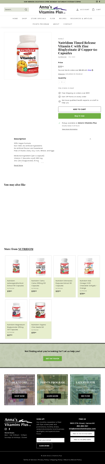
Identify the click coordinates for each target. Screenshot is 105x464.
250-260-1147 (82, 426)
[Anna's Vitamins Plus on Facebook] (9, 429)
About (56, 24)
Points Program (41, 24)
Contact (67, 24)
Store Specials (38, 19)
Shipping (61, 74)
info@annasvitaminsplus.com (82, 429)
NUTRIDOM (62, 57)
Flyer (52, 19)
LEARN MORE (52, 396)
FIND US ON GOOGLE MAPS (82, 434)
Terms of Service (30, 460)
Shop (24, 19)
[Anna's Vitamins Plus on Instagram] (6, 429)
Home (15, 19)
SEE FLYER (85, 396)
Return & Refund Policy (73, 460)
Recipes (63, 19)
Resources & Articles (81, 19)
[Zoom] (27, 55)
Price (60, 62)
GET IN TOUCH (52, 358)
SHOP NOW (19, 396)
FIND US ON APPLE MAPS (82, 439)
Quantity (62, 78)
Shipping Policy (56, 460)
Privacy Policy (43, 460)
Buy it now (80, 116)
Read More (18, 165)
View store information (70, 129)
